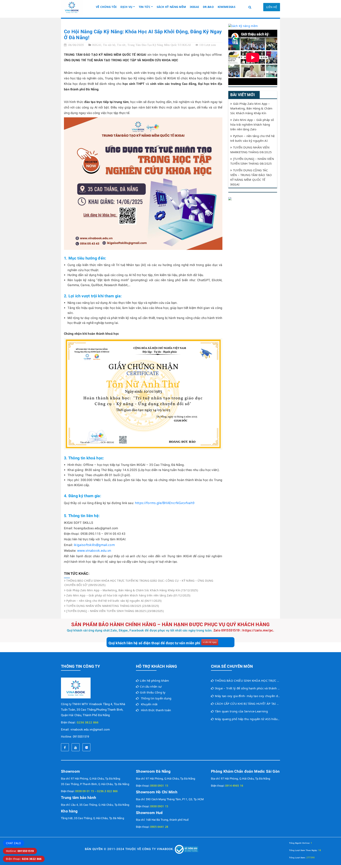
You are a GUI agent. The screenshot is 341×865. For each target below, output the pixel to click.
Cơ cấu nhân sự (151, 686)
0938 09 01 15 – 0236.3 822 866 (96, 791)
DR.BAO (208, 7)
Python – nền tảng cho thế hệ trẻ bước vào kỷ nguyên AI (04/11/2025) (113, 601)
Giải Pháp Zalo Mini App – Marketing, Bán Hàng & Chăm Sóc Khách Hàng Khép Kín (251, 108)
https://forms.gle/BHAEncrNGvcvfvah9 (165, 503)
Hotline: (20, 851)
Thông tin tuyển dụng (156, 698)
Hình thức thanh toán (156, 710)
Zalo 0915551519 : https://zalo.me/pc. (244, 630)
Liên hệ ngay (210, 642)
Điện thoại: (24, 859)
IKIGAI (194, 7)
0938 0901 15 (159, 785)
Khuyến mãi (149, 704)
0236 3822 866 (88, 722)
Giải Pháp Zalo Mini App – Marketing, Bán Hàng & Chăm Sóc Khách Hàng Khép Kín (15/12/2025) (132, 590)
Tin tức (144, 7)
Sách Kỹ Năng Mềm (171, 7)
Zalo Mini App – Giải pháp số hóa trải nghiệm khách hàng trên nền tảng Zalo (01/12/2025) (128, 595)
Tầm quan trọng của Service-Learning (241, 711)
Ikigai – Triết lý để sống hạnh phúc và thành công (250, 688)
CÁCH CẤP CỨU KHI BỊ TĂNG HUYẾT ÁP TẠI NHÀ (249, 704)
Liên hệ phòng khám (154, 680)
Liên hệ (271, 7)
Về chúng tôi (106, 7)
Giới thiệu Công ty (152, 692)
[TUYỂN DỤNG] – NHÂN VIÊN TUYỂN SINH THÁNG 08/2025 (252, 161)
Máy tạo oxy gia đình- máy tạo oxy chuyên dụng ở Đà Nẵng (257, 696)
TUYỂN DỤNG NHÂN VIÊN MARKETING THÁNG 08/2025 (251, 149)
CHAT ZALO (13, 843)
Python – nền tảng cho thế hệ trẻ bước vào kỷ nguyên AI (252, 138)
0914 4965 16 (234, 785)
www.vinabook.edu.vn (94, 550)
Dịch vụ (126, 7)
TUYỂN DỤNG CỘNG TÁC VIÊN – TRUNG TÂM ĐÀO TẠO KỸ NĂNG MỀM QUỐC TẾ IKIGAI (251, 177)
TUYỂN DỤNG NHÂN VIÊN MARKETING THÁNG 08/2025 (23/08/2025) (112, 606)
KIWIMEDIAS (226, 7)
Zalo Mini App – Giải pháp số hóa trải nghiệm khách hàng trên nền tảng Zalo (252, 124)
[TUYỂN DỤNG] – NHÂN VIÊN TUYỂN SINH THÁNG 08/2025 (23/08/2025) (115, 611)
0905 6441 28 (159, 827)
